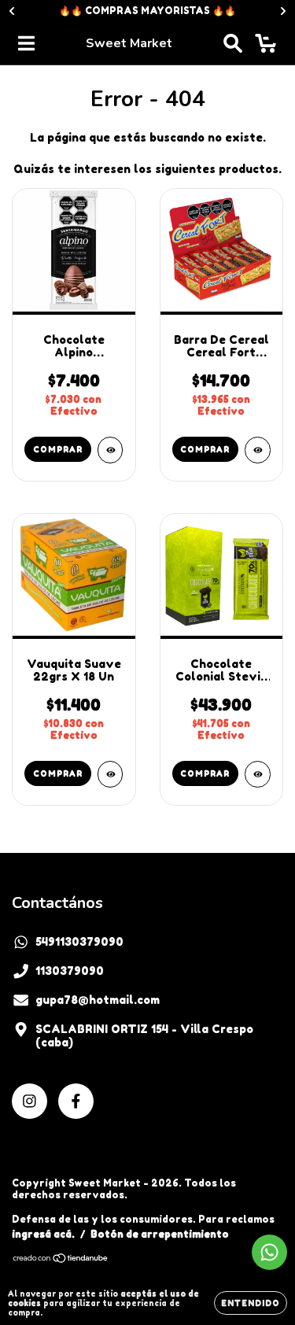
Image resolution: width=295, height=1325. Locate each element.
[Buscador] (233, 43)
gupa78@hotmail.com (97, 999)
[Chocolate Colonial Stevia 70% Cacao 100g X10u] (258, 774)
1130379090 (69, 970)
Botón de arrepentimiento (159, 1234)
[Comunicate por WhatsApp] (269, 1252)
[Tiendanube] (61, 1259)
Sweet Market (129, 43)
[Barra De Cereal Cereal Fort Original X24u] (258, 450)
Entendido (250, 1303)
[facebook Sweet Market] (76, 1101)
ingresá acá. (43, 1234)
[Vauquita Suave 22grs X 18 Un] (111, 774)
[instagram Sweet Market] (29, 1101)
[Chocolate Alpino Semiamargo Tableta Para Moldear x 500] (111, 450)
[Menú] (26, 43)
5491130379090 (79, 941)
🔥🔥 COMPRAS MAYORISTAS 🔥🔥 (147, 11)
